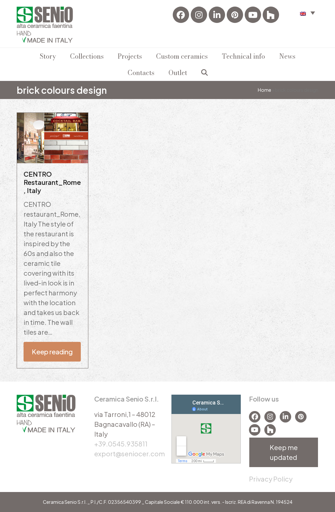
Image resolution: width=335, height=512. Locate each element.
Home (264, 90)
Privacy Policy (270, 479)
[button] (307, 12)
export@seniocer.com (129, 453)
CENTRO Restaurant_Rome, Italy (52, 182)
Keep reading (52, 351)
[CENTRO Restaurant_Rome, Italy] (52, 137)
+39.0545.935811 (121, 444)
